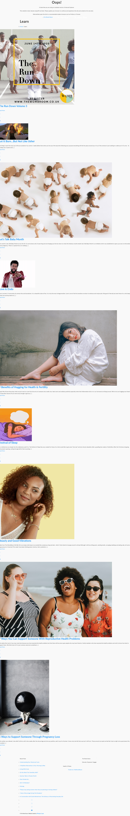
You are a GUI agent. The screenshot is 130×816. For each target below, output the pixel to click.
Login (43, 813)
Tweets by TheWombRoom (75, 769)
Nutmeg (22, 786)
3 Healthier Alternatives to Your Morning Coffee (32, 765)
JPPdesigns (39, 813)
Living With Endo (24, 769)
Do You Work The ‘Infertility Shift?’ (29, 772)
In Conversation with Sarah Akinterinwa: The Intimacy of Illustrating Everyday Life (41, 796)
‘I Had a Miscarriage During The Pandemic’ (31, 793)
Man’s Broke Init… (24, 779)
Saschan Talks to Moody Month (28, 776)
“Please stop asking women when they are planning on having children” (38, 789)
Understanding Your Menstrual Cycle (29, 762)
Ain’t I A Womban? (25, 782)
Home (21, 26)
